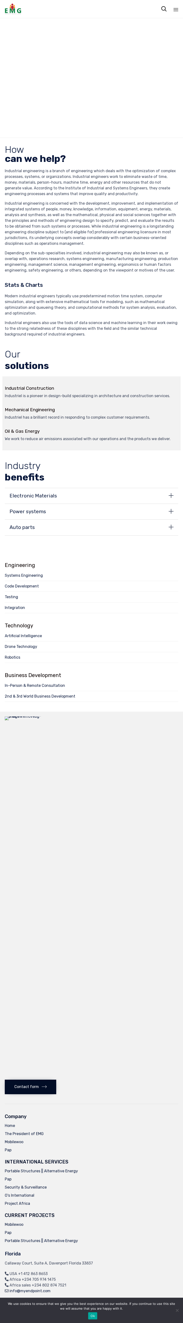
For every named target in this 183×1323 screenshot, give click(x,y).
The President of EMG (24, 1133)
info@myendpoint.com (30, 1291)
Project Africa (17, 1203)
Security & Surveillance (26, 1187)
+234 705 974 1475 (39, 1279)
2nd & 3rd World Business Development (40, 696)
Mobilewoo (14, 1142)
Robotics (12, 657)
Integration (15, 607)
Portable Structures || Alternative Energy (41, 1171)
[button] (30, 1087)
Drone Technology (21, 646)
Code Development (22, 586)
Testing (11, 597)
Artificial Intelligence (23, 636)
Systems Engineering (24, 575)
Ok (93, 1316)
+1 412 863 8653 (33, 1273)
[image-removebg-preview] (29, 716)
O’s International (19, 1195)
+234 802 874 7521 (49, 1285)
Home (10, 1125)
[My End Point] (13, 9)
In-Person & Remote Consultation (35, 685)
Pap (8, 1150)
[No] (177, 1310)
